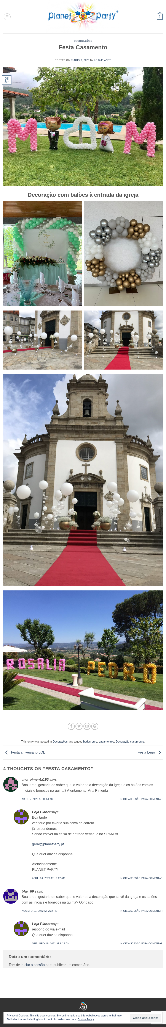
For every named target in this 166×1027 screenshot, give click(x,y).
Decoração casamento (130, 741)
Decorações (83, 41)
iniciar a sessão (33, 965)
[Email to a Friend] (87, 726)
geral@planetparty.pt (48, 844)
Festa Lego (147, 752)
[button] (7, 16)
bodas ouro (90, 741)
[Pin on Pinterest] (94, 726)
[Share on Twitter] (79, 726)
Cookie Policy (86, 1019)
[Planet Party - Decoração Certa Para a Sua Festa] (83, 16)
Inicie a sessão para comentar (141, 799)
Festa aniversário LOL (27, 752)
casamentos (106, 741)
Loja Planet (102, 60)
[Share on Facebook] (71, 726)
